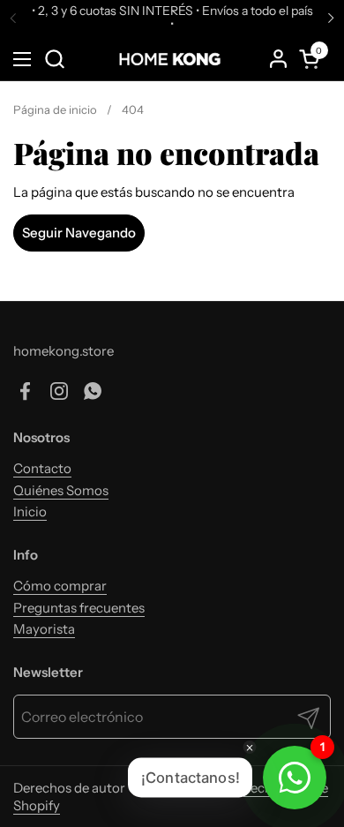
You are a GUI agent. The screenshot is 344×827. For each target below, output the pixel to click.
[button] (54, 59)
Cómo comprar (60, 585)
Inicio (30, 511)
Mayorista (44, 628)
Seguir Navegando (79, 232)
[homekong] (170, 59)
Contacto (42, 468)
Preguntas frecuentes (79, 607)
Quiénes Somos (60, 490)
